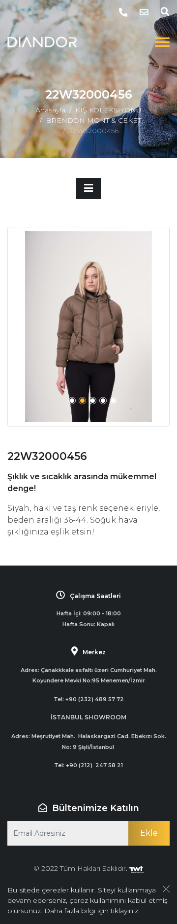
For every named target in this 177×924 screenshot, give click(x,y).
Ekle (149, 833)
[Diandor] (42, 42)
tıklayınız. (125, 910)
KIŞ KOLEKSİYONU (108, 110)
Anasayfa (50, 110)
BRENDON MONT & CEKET (93, 120)
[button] (72, 400)
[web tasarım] (136, 868)
